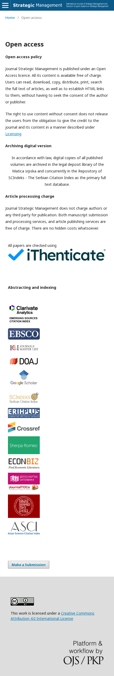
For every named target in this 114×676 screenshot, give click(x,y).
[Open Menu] (5, 5)
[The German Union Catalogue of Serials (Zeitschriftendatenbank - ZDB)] (57, 478)
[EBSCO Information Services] (57, 333)
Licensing (13, 133)
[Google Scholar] (57, 378)
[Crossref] (57, 427)
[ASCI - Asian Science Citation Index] (57, 528)
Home (10, 17)
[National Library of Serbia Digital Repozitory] (57, 506)
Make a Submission (29, 564)
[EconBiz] (57, 463)
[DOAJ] (57, 361)
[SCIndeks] (57, 397)
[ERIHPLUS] (57, 413)
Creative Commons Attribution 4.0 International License (52, 616)
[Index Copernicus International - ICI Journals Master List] (57, 347)
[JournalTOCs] (57, 487)
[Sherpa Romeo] (57, 445)
